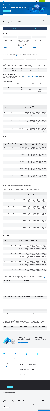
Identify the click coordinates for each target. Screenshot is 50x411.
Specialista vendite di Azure (19, 55)
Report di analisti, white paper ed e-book (36, 403)
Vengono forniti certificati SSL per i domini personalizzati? (27, 369)
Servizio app (5, 355)
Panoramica (5, 14)
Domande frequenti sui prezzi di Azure (7, 366)
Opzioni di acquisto (14, 14)
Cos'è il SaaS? (41, 401)
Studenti (33, 400)
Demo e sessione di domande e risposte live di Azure (21, 400)
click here (16, 84)
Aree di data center (5, 399)
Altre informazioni (28, 14)
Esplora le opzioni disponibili (36, 340)
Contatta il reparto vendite (36, 1)
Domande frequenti (22, 14)
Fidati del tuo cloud (5, 400)
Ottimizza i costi (12, 401)
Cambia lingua (4, 406)
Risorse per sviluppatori (35, 399)
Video (33, 404)
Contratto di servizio (29, 355)
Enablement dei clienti (5, 401)
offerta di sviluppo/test (6, 75)
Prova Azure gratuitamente (42, 1)
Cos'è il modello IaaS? (42, 400)
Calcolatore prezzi (17, 355)
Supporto (19, 399)
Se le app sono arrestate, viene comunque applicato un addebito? (28, 364)
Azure (6, 1)
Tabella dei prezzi (9, 14)
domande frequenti (37, 55)
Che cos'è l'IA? (41, 399)
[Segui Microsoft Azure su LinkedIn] (18, 392)
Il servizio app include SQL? (22, 374)
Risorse (18, 14)
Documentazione (39, 355)
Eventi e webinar (34, 401)
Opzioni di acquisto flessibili (13, 399)
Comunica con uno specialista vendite (23, 342)
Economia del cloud (12, 400)
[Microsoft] (3, 1)
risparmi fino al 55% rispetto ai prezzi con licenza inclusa (30, 76)
